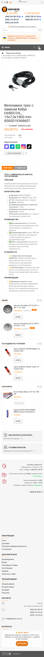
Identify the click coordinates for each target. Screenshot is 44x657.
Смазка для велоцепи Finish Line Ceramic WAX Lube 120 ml (29, 393)
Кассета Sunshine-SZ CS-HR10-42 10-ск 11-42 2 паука (27, 306)
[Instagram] (23, 146)
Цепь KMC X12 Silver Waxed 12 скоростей (27, 350)
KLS (20, 135)
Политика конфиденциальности (14, 546)
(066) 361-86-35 (12, 17)
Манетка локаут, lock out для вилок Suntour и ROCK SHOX (27, 411)
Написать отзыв (24, 125)
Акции (4, 562)
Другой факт (22, 643)
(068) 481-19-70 (32, 20)
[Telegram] (22, 17)
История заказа (8, 587)
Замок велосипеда (13, 53)
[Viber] (20, 17)
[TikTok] (29, 146)
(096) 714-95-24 (12, 20)
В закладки (26, 153)
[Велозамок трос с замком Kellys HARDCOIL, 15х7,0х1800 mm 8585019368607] (22, 81)
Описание (7, 168)
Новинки (5, 571)
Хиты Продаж (7, 568)
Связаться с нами (8, 574)
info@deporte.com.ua (14, 619)
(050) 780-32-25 (32, 17)
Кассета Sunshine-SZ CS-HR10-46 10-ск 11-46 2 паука (27, 325)
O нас (4, 540)
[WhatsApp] (17, 146)
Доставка (5, 543)
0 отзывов (13, 125)
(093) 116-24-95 (12, 23)
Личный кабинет (8, 584)
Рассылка (5, 593)
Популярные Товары (10, 565)
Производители (8, 559)
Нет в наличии (14, 153)
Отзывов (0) (20, 168)
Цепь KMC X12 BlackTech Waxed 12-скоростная (27, 368)
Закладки (5, 590)
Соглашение (6, 549)
